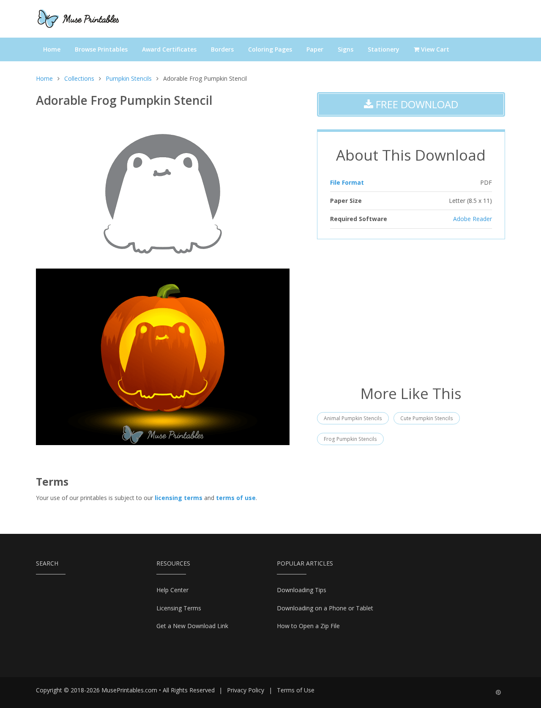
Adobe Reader (472, 219)
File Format (347, 182)
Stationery (383, 49)
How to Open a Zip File (308, 626)
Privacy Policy (245, 690)
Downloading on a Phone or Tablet (325, 608)
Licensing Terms (178, 608)
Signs (345, 49)
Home (51, 49)
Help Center (172, 590)
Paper (314, 49)
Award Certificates (169, 49)
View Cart (434, 49)
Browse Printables (101, 49)
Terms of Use (295, 690)
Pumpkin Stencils (129, 78)
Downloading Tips (301, 590)
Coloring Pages (270, 49)
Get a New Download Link (192, 626)
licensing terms (178, 498)
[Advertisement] (411, 311)
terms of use (236, 498)
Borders (222, 49)
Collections (79, 78)
